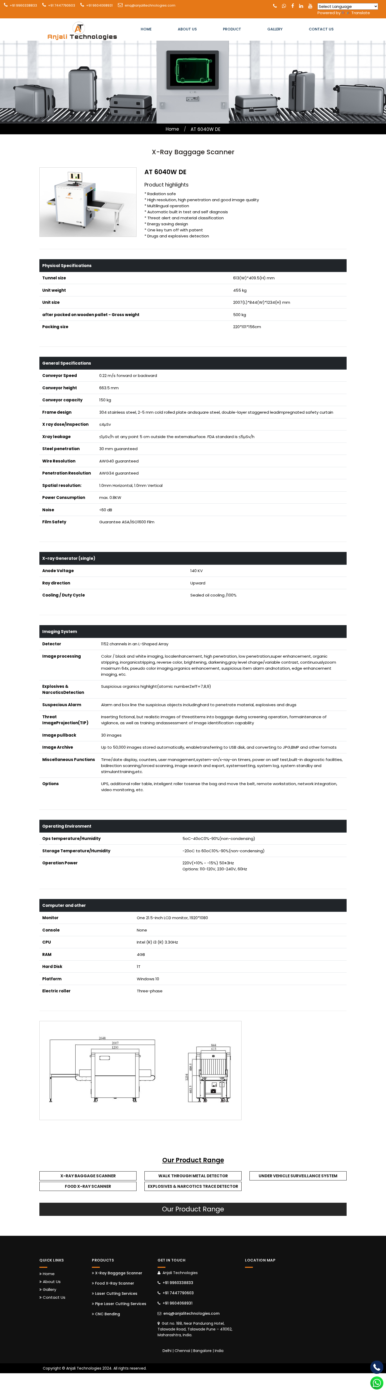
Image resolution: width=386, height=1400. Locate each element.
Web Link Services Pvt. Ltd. (315, 1368)
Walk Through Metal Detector (193, 1176)
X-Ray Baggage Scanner (88, 1176)
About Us (187, 29)
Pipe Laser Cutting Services (120, 1303)
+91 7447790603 (61, 5)
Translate (360, 12)
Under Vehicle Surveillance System (298, 1176)
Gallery (275, 29)
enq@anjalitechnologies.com (150, 5)
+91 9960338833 (23, 5)
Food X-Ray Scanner (88, 1186)
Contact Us (321, 29)
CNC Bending (107, 1314)
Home (146, 29)
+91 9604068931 (99, 5)
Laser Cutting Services (115, 1293)
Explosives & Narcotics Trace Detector (193, 1186)
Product (232, 29)
